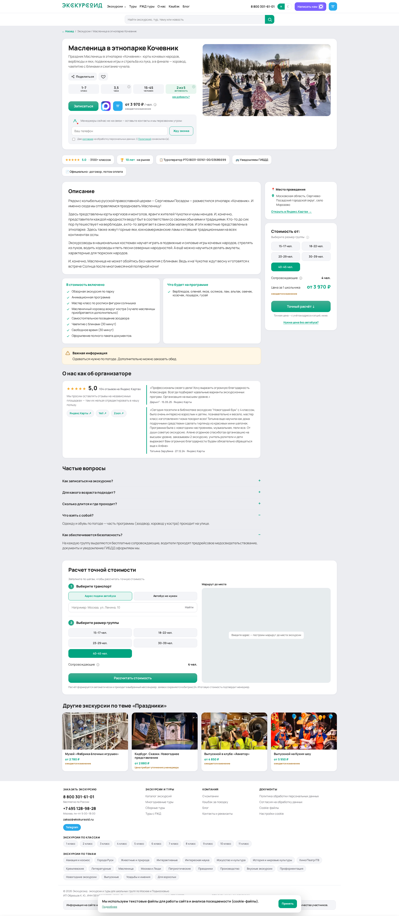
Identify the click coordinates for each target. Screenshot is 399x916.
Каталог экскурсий (158, 796)
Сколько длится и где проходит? (89, 504)
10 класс (225, 843)
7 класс (173, 843)
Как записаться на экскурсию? (87, 481)
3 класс (105, 843)
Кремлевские (75, 868)
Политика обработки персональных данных (289, 796)
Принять (288, 903)
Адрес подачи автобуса (100, 596)
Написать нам (307, 7)
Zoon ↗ (119, 413)
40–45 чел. (285, 267)
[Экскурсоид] (82, 6)
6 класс (156, 843)
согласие (88, 138)
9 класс (208, 843)
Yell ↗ (102, 413)
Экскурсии (116, 6)
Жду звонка (181, 131)
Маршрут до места (214, 584)
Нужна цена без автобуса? (301, 322)
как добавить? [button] (181, 97)
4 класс (122, 843)
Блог (186, 6)
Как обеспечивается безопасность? (92, 535)
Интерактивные (167, 860)
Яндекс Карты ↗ (80, 413)
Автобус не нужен (165, 596)
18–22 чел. (316, 246)
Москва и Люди (151, 868)
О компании (210, 796)
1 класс (70, 843)
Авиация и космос (78, 860)
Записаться (83, 106)
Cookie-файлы (269, 808)
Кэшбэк (174, 6)
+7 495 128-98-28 (79, 808)
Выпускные (111, 877)
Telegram (72, 827)
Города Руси (105, 860)
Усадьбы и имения (138, 877)
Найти (189, 607)
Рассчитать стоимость (133, 678)
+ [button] (193, 86)
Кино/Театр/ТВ (309, 860)
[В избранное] (103, 77)
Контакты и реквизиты (217, 814)
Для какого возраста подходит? (88, 492)
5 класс (139, 843)
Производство (229, 868)
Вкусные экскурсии (259, 868)
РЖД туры (147, 6)
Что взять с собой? (78, 515)
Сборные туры (155, 808)
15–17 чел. (285, 246)
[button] (284, 6)
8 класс (191, 843)
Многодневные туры (159, 802)
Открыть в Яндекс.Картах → (291, 211)
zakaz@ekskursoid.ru (78, 819)
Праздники (205, 868)
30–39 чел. (316, 256)
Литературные (101, 868)
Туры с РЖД (153, 814)
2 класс (87, 843)
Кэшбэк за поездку (215, 802)
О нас (162, 6)
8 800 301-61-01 (263, 6)
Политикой (144, 138)
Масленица (125, 868)
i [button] (307, 237)
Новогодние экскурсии (81, 877)
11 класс (244, 843)
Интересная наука (197, 860)
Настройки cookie (271, 814)
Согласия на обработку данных (280, 802)
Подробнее (109, 907)
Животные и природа (135, 860)
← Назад (68, 31)
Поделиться (85, 76)
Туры (133, 6)
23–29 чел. (285, 256)
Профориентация (291, 868)
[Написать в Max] (106, 106)
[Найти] (269, 19)
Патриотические (180, 868)
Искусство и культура (231, 860)
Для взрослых (167, 877)
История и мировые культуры (272, 860)
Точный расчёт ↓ (301, 306)
